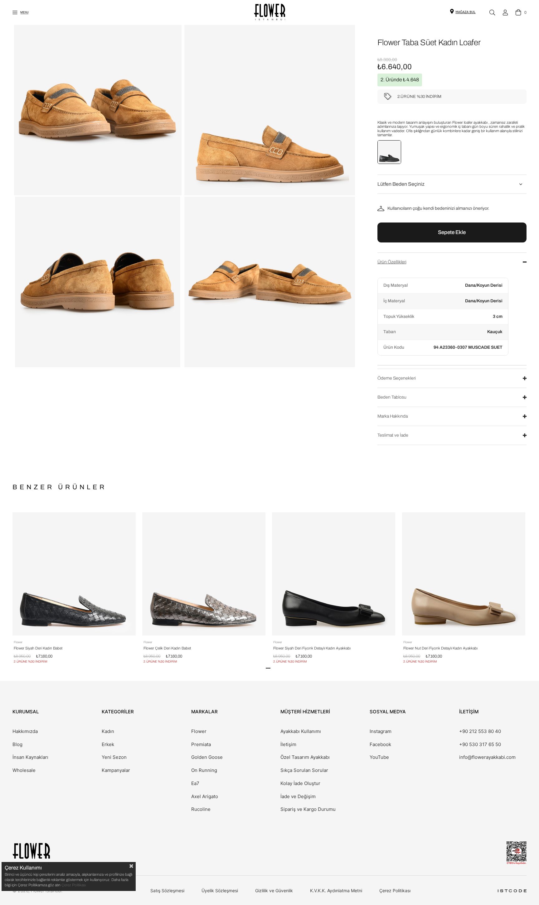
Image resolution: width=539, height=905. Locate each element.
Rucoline (201, 809)
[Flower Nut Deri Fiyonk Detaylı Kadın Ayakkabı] (463, 573)
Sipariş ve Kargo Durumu (308, 809)
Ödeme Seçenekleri (396, 378)
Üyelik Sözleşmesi (220, 890)
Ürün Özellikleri (391, 262)
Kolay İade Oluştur (300, 783)
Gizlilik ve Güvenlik (274, 890)
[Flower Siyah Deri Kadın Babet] (74, 573)
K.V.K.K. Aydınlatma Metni (336, 890)
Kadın (108, 731)
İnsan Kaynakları (30, 757)
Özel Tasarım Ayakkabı (305, 757)
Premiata (201, 744)
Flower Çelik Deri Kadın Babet (167, 648)
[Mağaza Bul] (465, 11)
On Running (204, 770)
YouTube (379, 757)
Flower (198, 731)
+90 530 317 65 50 (480, 744)
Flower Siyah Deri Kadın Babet (38, 648)
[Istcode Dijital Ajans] (512, 890)
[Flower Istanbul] (31, 853)
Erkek (108, 744)
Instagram (380, 731)
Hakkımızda (25, 731)
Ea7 (195, 783)
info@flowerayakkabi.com (487, 757)
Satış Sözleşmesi (167, 890)
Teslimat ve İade (392, 435)
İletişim (288, 744)
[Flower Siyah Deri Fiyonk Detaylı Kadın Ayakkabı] (333, 573)
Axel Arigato (204, 796)
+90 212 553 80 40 (480, 731)
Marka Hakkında (392, 416)
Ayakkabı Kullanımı (300, 731)
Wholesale (24, 770)
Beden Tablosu (391, 397)
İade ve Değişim (298, 796)
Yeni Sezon (114, 757)
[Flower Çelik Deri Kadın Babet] (203, 573)
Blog (17, 744)
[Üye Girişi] (505, 12)
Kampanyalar (116, 770)
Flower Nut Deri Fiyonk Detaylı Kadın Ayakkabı (440, 648)
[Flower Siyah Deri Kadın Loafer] (389, 152)
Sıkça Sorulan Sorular (304, 770)
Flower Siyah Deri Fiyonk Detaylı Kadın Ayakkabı (312, 648)
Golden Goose (207, 757)
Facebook (380, 744)
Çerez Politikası (394, 890)
